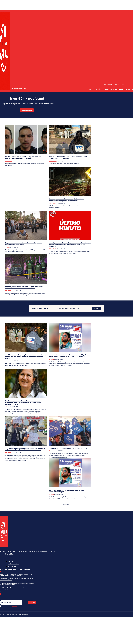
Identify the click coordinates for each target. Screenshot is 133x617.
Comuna (51, 359)
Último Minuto (8, 161)
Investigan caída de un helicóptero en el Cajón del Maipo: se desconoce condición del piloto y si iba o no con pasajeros (70, 244)
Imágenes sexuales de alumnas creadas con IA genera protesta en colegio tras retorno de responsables (25, 449)
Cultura (7, 247)
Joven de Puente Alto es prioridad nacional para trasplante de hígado (66, 491)
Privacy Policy (14, 606)
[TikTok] (121, 614)
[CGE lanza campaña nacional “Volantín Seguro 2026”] (70, 431)
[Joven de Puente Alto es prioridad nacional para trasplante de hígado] (70, 472)
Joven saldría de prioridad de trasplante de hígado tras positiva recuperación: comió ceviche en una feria (69, 356)
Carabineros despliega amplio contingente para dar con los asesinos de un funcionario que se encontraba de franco (25, 356)
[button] (123, 84)
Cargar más (66, 504)
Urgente (7, 361)
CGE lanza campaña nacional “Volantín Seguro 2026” (68, 448)
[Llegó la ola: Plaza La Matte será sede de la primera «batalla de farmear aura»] (26, 225)
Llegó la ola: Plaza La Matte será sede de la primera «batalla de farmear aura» (23, 244)
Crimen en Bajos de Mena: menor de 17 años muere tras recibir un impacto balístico (69, 157)
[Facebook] (129, 85)
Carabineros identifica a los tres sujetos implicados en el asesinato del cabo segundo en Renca (25, 157)
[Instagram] (130, 85)
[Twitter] (128, 614)
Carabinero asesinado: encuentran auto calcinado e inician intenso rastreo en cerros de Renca (24, 287)
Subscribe (32, 602)
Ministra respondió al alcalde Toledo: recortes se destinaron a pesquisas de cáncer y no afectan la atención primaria (23, 402)
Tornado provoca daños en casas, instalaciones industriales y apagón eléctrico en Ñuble (66, 200)
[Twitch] (125, 614)
